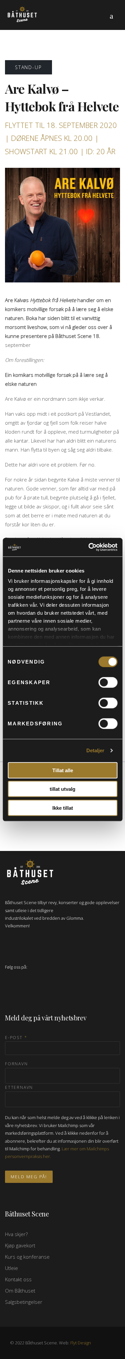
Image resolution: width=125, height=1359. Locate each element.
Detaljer (95, 750)
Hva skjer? (16, 1234)
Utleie (11, 1268)
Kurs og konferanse (27, 1256)
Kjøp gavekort (20, 1245)
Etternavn (19, 1087)
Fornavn (16, 1064)
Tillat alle (62, 770)
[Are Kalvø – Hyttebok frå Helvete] (62, 224)
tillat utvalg (62, 789)
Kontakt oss (18, 1279)
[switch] (107, 682)
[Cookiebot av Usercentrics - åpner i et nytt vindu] (89, 547)
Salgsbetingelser (23, 1302)
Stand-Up (28, 67)
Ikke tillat (62, 807)
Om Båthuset (20, 1290)
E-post (16, 1037)
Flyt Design (80, 1343)
